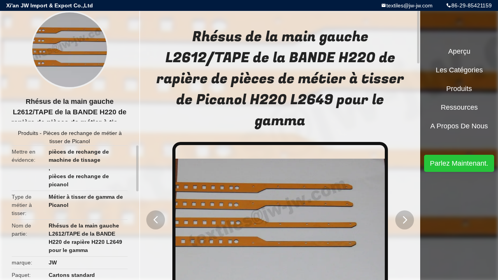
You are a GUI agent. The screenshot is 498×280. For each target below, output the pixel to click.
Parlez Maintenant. (459, 163)
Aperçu (459, 51)
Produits (28, 133)
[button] (155, 219)
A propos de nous (459, 126)
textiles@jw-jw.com (409, 5)
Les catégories (459, 70)
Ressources (459, 107)
